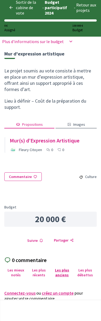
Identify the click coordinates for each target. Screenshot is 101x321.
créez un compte (58, 293)
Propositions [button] (32, 124)
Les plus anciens (62, 272)
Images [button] (79, 124)
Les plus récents (39, 272)
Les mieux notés (16, 272)
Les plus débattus (85, 272)
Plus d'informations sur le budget (33, 41)
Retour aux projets (86, 7)
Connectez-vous (20, 293)
